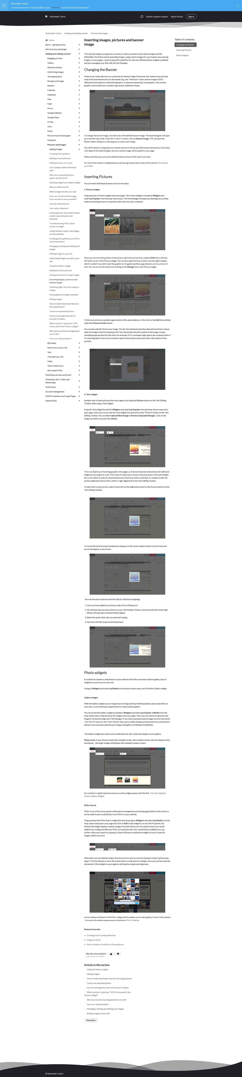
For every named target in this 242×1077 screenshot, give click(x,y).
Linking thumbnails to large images (64, 275)
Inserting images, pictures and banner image (63, 281)
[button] (140, 16)
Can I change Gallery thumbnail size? (62, 169)
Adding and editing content (76, 33)
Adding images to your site (60, 253)
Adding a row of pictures (60, 158)
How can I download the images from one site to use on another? (63, 197)
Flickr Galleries (132, 920)
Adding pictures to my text (60, 163)
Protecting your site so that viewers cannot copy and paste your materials (64, 216)
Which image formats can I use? (63, 191)
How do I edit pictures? (59, 203)
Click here (55, 7)
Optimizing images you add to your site (64, 259)
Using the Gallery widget (60, 266)
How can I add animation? (60, 338)
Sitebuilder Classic (53, 33)
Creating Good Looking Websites (101, 935)
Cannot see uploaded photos (61, 311)
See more (90, 1020)
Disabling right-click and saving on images (64, 288)
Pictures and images (99, 33)
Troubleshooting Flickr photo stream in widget (62, 225)
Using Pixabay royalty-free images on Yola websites (64, 232)
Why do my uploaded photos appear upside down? (61, 176)
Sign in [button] (191, 16)
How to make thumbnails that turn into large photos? (64, 305)
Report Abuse (177, 16)
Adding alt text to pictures (60, 270)
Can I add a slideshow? (59, 208)
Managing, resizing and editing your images (64, 247)
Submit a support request (157, 16)
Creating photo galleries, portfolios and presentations (64, 240)
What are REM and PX (59, 187)
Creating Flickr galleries (59, 153)
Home (51, 40)
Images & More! (94, 940)
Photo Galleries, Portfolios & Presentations (105, 944)
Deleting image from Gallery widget (64, 182)
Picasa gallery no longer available (63, 294)
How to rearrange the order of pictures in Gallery (62, 317)
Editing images (55, 299)
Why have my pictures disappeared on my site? (64, 332)
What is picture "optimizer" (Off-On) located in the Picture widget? (64, 325)
